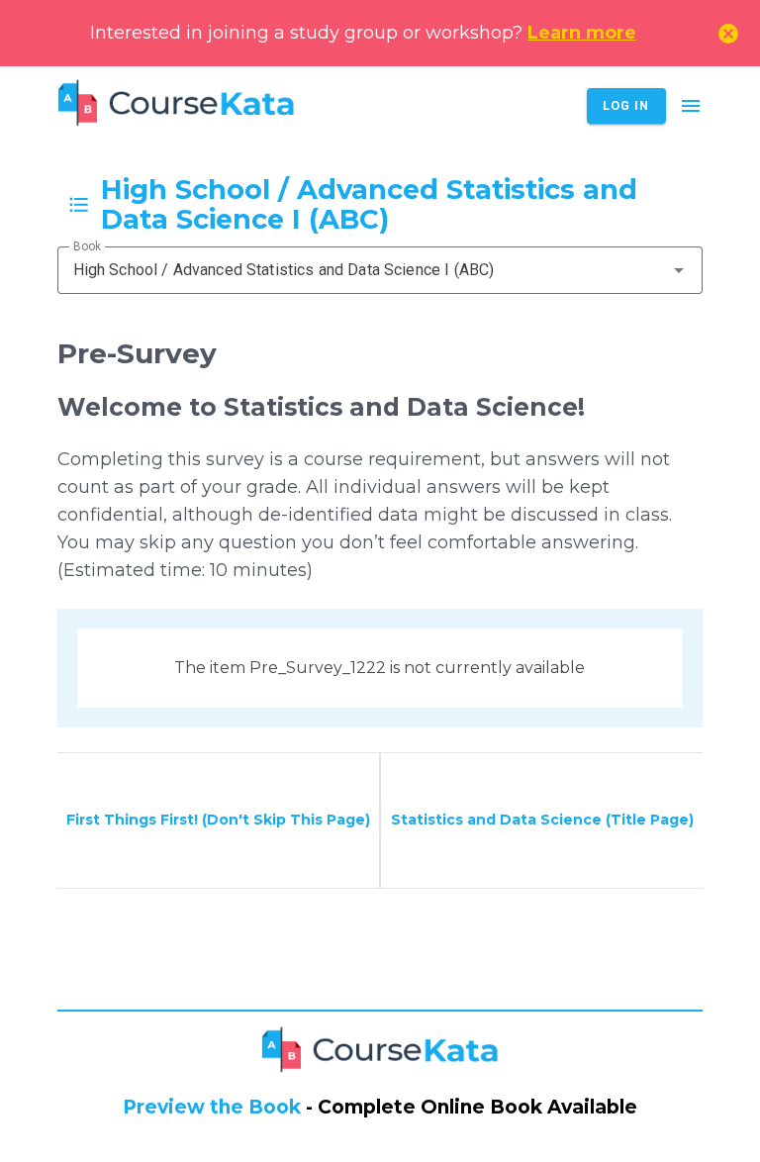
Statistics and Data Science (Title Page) (542, 819)
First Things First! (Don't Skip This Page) (218, 819)
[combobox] (380, 270)
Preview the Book (212, 1107)
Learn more (581, 33)
